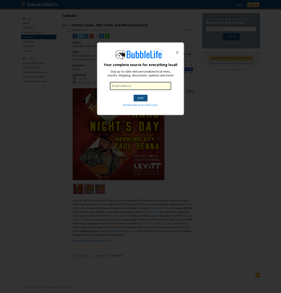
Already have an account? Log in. (140, 105)
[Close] (177, 52)
